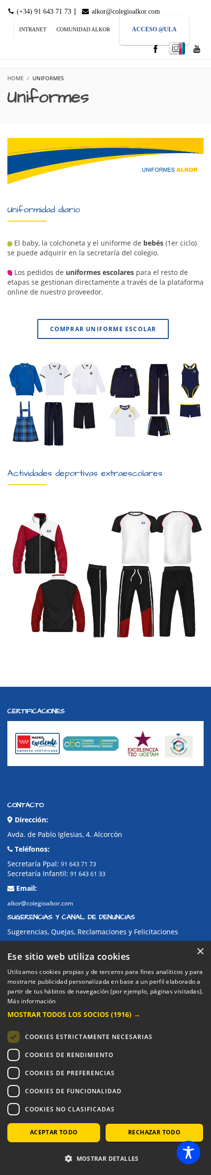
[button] (105, 1014)
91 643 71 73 (78, 864)
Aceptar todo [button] (54, 1132)
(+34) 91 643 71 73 (43, 11)
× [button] (200, 951)
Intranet (33, 29)
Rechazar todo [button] (154, 1132)
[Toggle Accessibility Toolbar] (188, 1152)
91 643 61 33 (88, 874)
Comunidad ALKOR (83, 29)
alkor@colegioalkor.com (125, 11)
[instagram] (177, 48)
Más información (31, 1001)
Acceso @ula (154, 29)
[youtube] (197, 49)
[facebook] (155, 49)
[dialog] (105, 1058)
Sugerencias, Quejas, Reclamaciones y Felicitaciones (92, 931)
